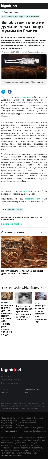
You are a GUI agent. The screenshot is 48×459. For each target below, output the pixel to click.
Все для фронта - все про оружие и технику (20, 16)
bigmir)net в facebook (12, 224)
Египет (11, 209)
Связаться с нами (9, 420)
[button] (41, 232)
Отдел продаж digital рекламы (32, 431)
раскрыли (26, 97)
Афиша (4, 389)
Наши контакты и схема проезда (16, 418)
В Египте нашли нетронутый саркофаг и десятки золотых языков (23, 272)
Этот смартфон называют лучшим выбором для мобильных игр (41, 312)
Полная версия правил (11, 455)
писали (26, 191)
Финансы (29, 392)
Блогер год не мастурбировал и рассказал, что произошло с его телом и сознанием (23, 313)
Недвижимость (32, 389)
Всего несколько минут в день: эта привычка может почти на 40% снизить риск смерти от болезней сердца (7, 318)
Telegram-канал (32, 198)
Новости (5, 392)
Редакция (38, 418)
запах (19, 209)
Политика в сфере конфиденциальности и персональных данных (22, 426)
